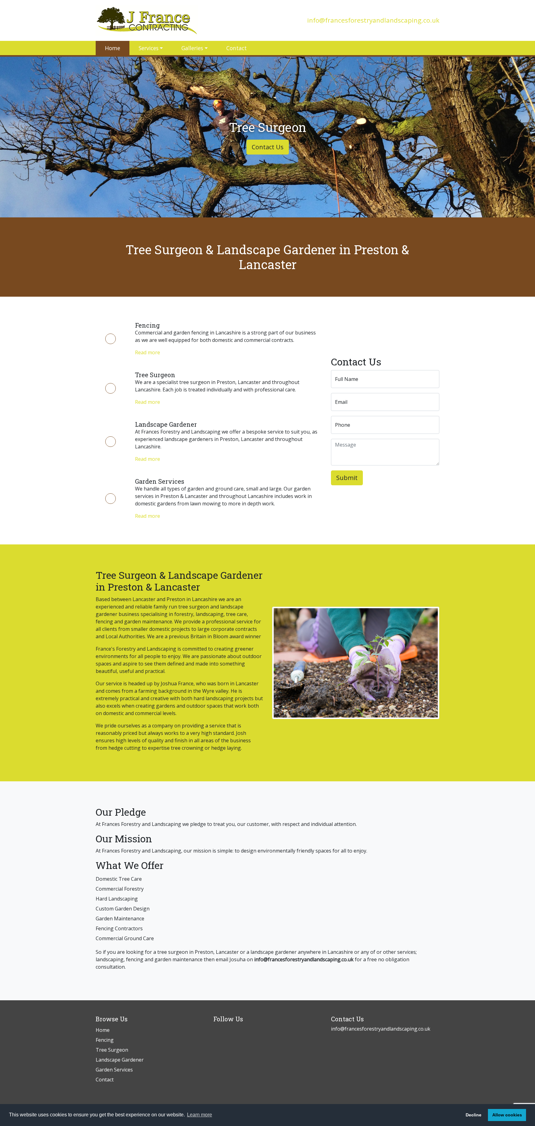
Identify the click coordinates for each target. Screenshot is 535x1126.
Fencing (105, 1040)
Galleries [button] (192, 48)
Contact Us (268, 147)
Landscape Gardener (120, 1059)
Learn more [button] (199, 1114)
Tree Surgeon (112, 1049)
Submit (347, 478)
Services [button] (149, 48)
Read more (147, 352)
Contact (236, 48)
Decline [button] (473, 1114)
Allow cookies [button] (507, 1114)
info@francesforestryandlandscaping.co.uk (373, 20)
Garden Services (114, 1069)
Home (112, 48)
